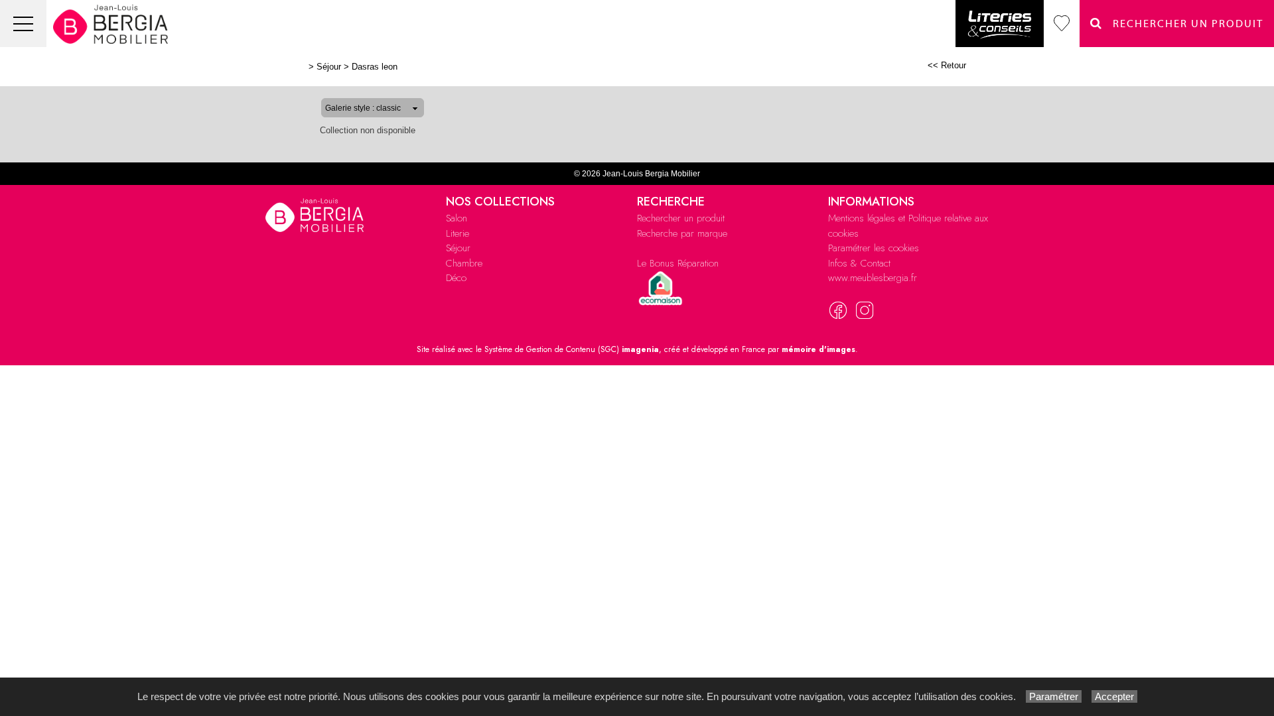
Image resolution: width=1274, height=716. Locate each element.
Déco (456, 277)
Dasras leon (374, 67)
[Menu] (23, 23)
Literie (457, 233)
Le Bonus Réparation (678, 263)
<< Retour (947, 65)
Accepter (1114, 696)
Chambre (464, 263)
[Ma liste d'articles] (1062, 23)
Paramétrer (1053, 696)
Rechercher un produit (681, 218)
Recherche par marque (682, 233)
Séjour (329, 67)
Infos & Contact (859, 263)
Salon (456, 218)
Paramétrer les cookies (873, 248)
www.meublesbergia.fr (872, 277)
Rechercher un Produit (1183, 24)
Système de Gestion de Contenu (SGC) (571, 349)
